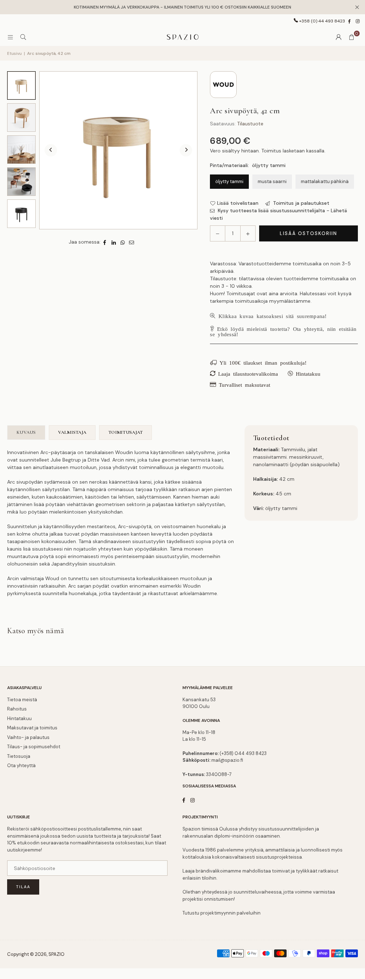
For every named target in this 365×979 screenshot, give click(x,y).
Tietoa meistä (22, 700)
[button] (351, 37)
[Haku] (23, 37)
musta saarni (272, 181)
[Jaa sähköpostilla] (131, 242)
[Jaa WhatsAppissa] (122, 242)
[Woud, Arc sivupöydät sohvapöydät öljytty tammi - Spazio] (21, 181)
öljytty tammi (229, 181)
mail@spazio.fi (227, 760)
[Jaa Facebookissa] (105, 242)
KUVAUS (26, 432)
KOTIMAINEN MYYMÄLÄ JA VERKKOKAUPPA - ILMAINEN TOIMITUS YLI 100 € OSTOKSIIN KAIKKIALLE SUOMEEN (182, 7)
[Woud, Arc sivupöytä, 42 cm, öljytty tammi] (21, 85)
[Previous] (51, 150)
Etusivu (14, 53)
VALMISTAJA (72, 432)
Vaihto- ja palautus (28, 737)
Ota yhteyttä (21, 765)
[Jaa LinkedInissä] (114, 242)
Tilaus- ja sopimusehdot (33, 747)
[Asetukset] (338, 37)
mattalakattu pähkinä (325, 181)
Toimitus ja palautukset (300, 203)
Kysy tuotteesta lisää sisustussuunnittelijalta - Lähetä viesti (278, 214)
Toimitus (271, 150)
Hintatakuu (19, 718)
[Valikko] (10, 37)
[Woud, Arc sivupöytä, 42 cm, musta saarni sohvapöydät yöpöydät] (21, 213)
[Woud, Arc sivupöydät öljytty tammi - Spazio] (21, 149)
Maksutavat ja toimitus (32, 728)
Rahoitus (17, 709)
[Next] (186, 150)
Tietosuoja (18, 756)
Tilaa (23, 886)
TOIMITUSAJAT (125, 432)
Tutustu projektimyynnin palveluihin (221, 913)
